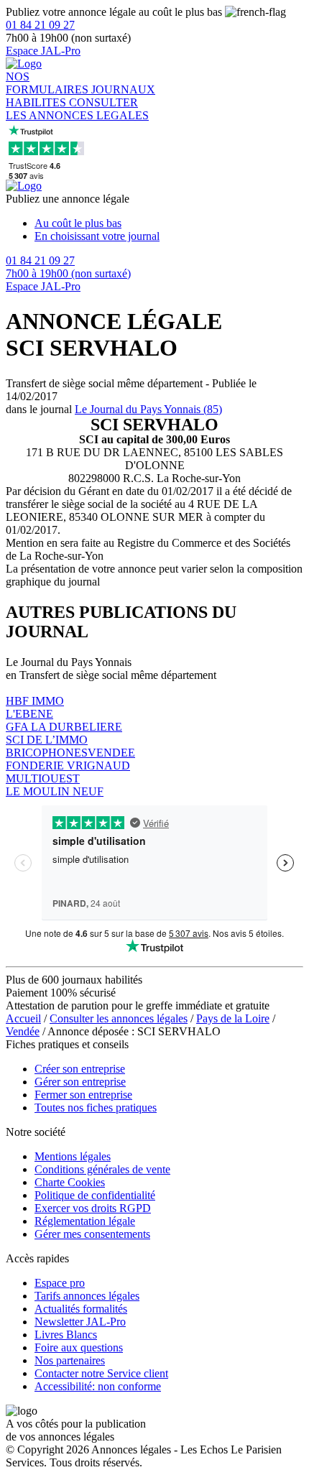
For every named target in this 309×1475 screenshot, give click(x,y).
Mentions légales (72, 1156)
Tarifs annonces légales (86, 1296)
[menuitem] (168, 223)
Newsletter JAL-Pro (80, 1322)
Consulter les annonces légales (119, 1018)
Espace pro (59, 1283)
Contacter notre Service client (101, 1373)
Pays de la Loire (232, 1018)
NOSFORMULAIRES (48, 83)
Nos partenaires (69, 1360)
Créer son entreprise (79, 1069)
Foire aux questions (78, 1347)
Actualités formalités (80, 1309)
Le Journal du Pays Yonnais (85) (148, 409)
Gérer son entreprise (80, 1082)
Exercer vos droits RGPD (92, 1208)
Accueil (23, 1018)
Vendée (23, 1031)
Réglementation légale (84, 1221)
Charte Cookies (69, 1182)
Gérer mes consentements (92, 1234)
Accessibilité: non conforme (97, 1386)
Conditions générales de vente (102, 1169)
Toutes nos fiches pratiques (95, 1107)
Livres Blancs (65, 1334)
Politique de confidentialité (94, 1195)
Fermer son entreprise (83, 1094)
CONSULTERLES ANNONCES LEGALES (77, 108)
